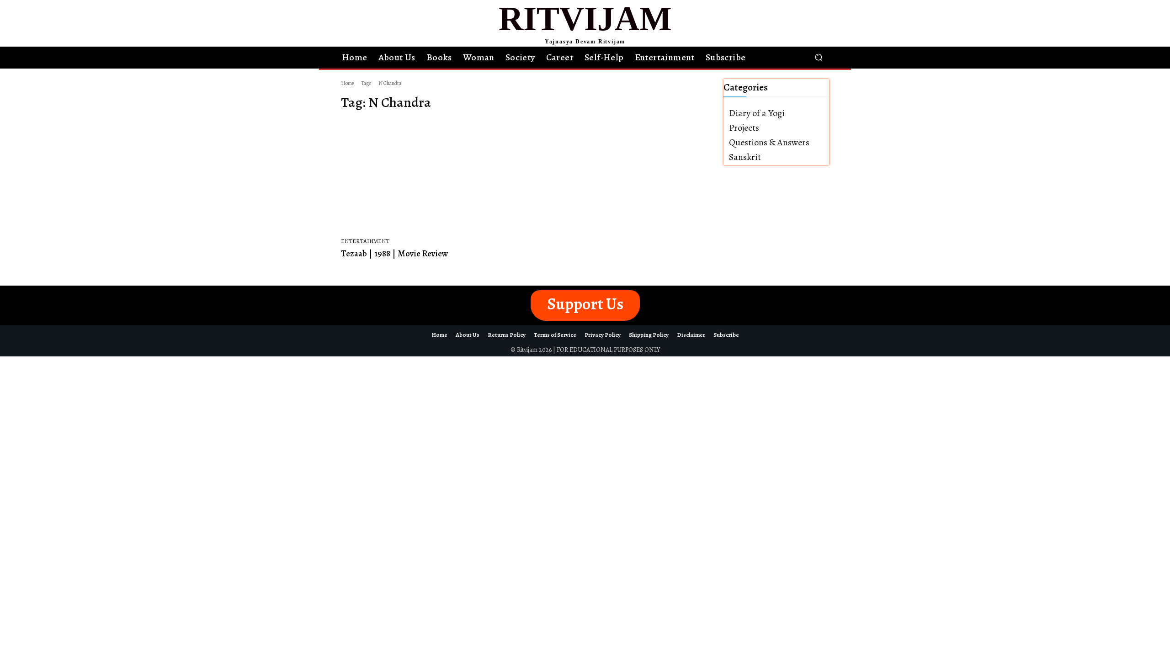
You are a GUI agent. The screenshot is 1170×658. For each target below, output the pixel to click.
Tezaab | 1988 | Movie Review (394, 254)
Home (347, 83)
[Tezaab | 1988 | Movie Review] (428, 176)
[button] (818, 57)
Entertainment (365, 241)
